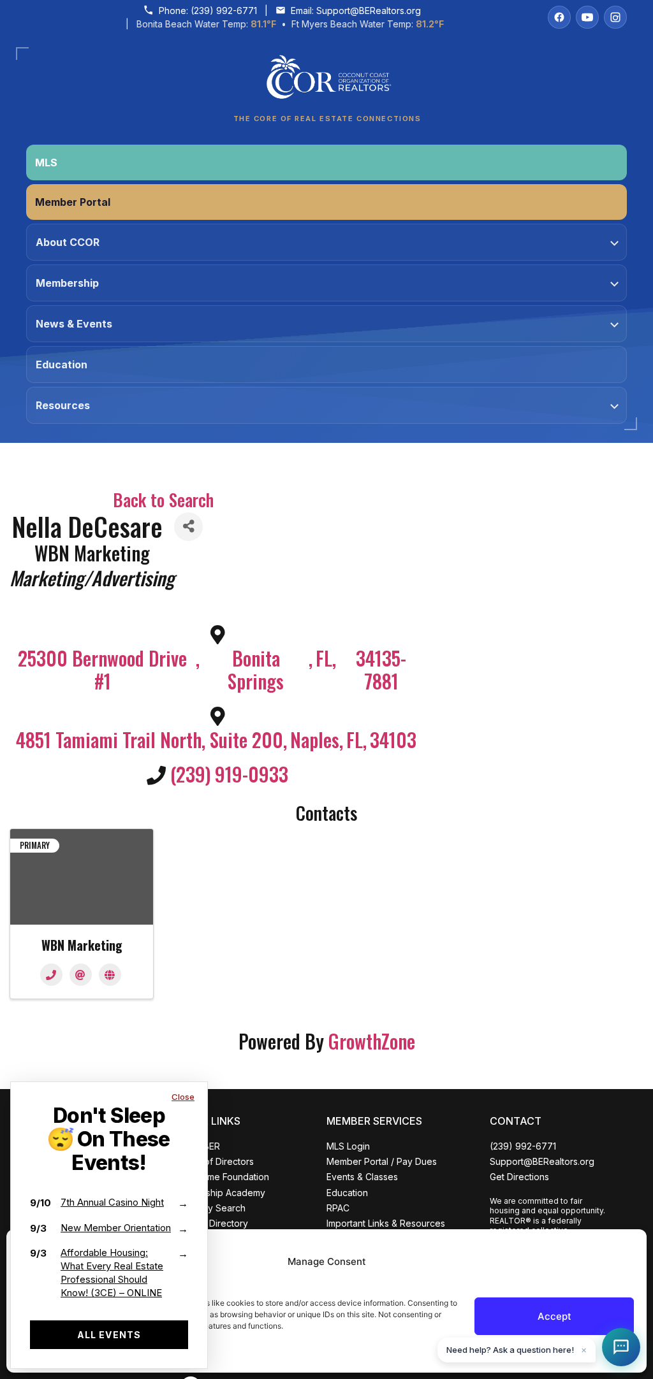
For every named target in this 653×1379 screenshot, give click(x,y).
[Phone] (51, 975)
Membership (67, 283)
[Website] (110, 975)
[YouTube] (587, 17)
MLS (46, 162)
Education (61, 364)
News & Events (74, 323)
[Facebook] (559, 17)
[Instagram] (615, 17)
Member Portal (72, 202)
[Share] (188, 526)
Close (183, 1097)
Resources (63, 405)
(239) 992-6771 (224, 10)
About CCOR (67, 242)
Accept (554, 1316)
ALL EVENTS (109, 1334)
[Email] (81, 975)
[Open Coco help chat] (621, 1347)
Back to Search (163, 499)
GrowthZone (371, 1041)
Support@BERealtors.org (368, 10)
